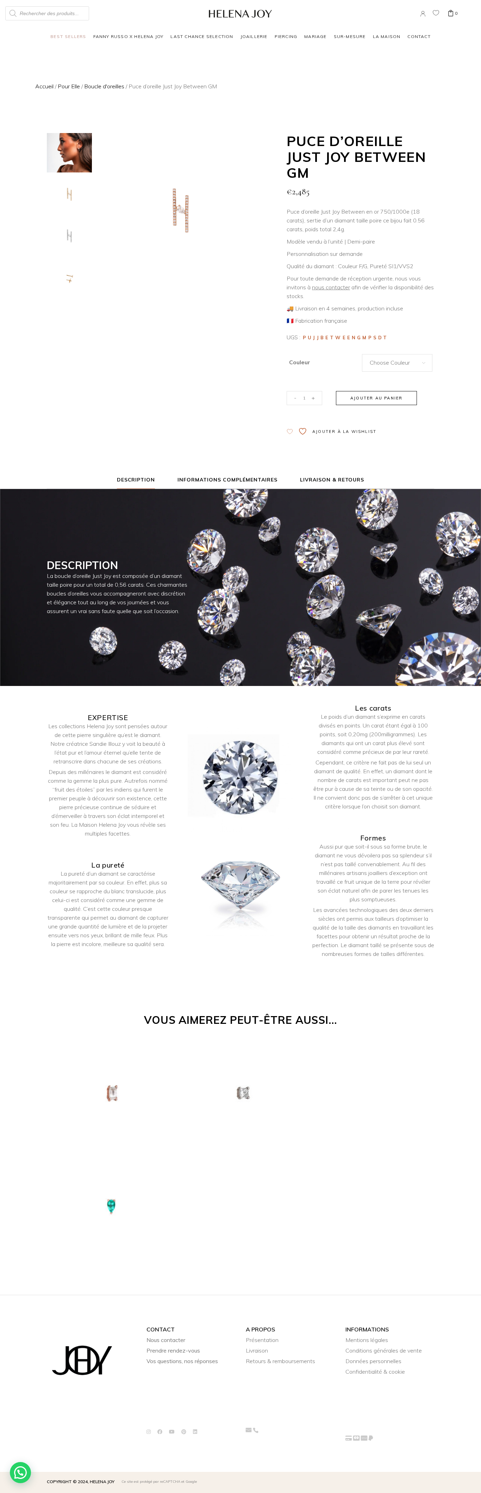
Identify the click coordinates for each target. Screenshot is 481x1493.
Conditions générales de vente (383, 1350)
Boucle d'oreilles (104, 86)
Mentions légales (366, 1339)
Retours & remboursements (280, 1361)
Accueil (44, 86)
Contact (418, 36)
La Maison (387, 36)
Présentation (262, 1339)
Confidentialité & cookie (375, 1371)
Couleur (299, 362)
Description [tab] (136, 480)
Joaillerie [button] (254, 36)
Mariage (315, 36)
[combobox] (397, 363)
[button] (20, 1472)
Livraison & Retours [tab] (332, 480)
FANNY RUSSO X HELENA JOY (128, 36)
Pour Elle (69, 86)
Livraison (257, 1350)
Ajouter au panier (376, 398)
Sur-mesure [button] (350, 36)
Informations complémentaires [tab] (227, 480)
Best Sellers (68, 36)
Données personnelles (373, 1361)
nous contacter (331, 287)
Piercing (286, 36)
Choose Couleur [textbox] (390, 362)
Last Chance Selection (201, 36)
